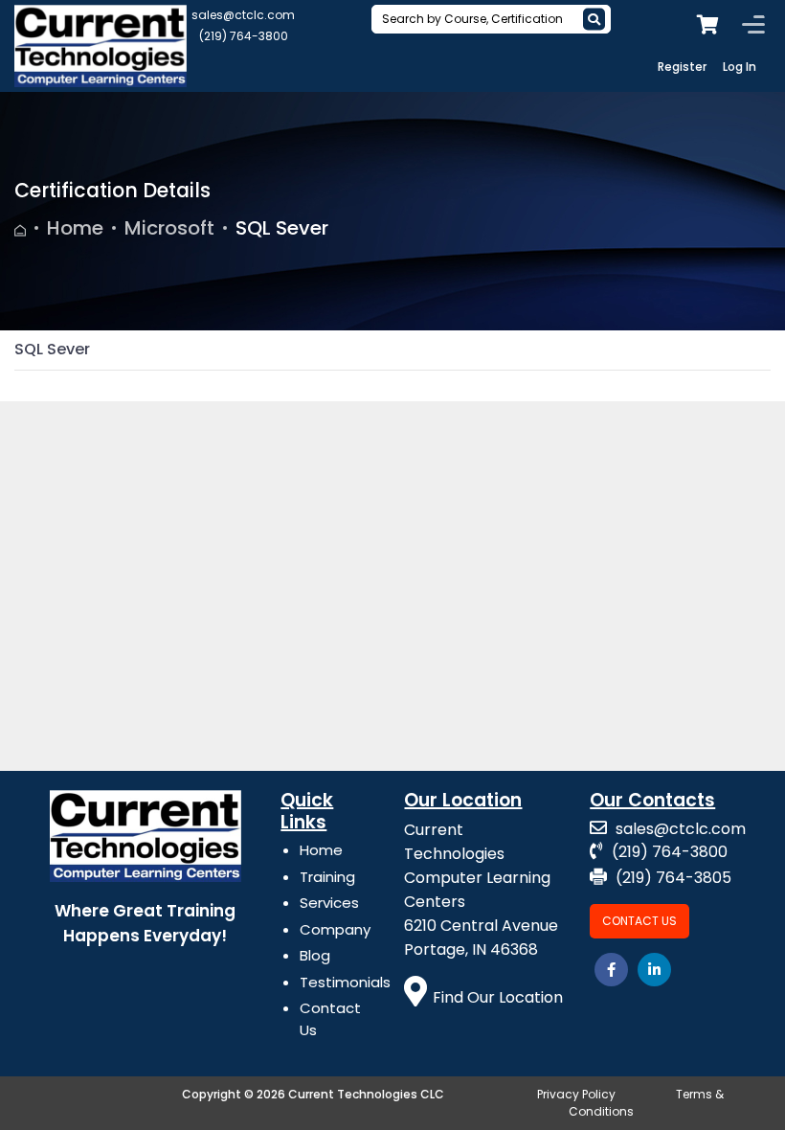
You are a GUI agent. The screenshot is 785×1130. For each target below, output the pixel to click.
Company (335, 929)
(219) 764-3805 (671, 878)
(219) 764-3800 (243, 36)
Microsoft (169, 228)
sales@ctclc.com (243, 15)
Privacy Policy (576, 1094)
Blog (315, 955)
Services (329, 903)
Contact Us (639, 921)
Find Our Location (498, 997)
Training (327, 877)
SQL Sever (282, 228)
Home (75, 228)
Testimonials (345, 982)
